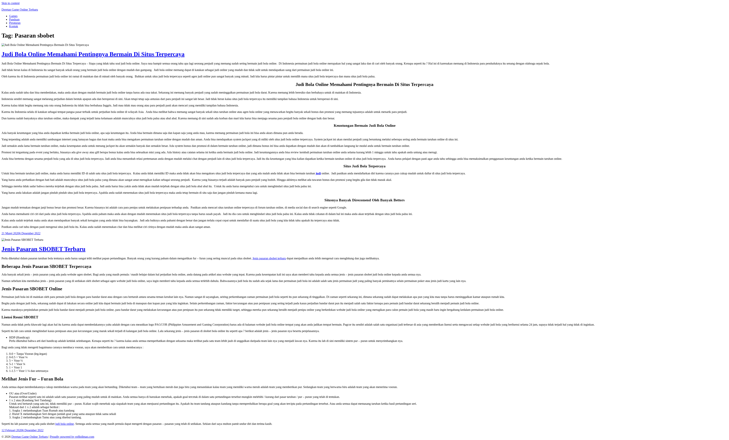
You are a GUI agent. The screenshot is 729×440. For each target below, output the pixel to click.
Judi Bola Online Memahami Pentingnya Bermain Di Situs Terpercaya (93, 54)
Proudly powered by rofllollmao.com (72, 436)
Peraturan (15, 22)
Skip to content (11, 3)
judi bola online (64, 423)
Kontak (13, 26)
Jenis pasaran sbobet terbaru (269, 258)
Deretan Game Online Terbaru (20, 9)
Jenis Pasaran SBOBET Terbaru (43, 249)
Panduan (14, 19)
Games (13, 16)
